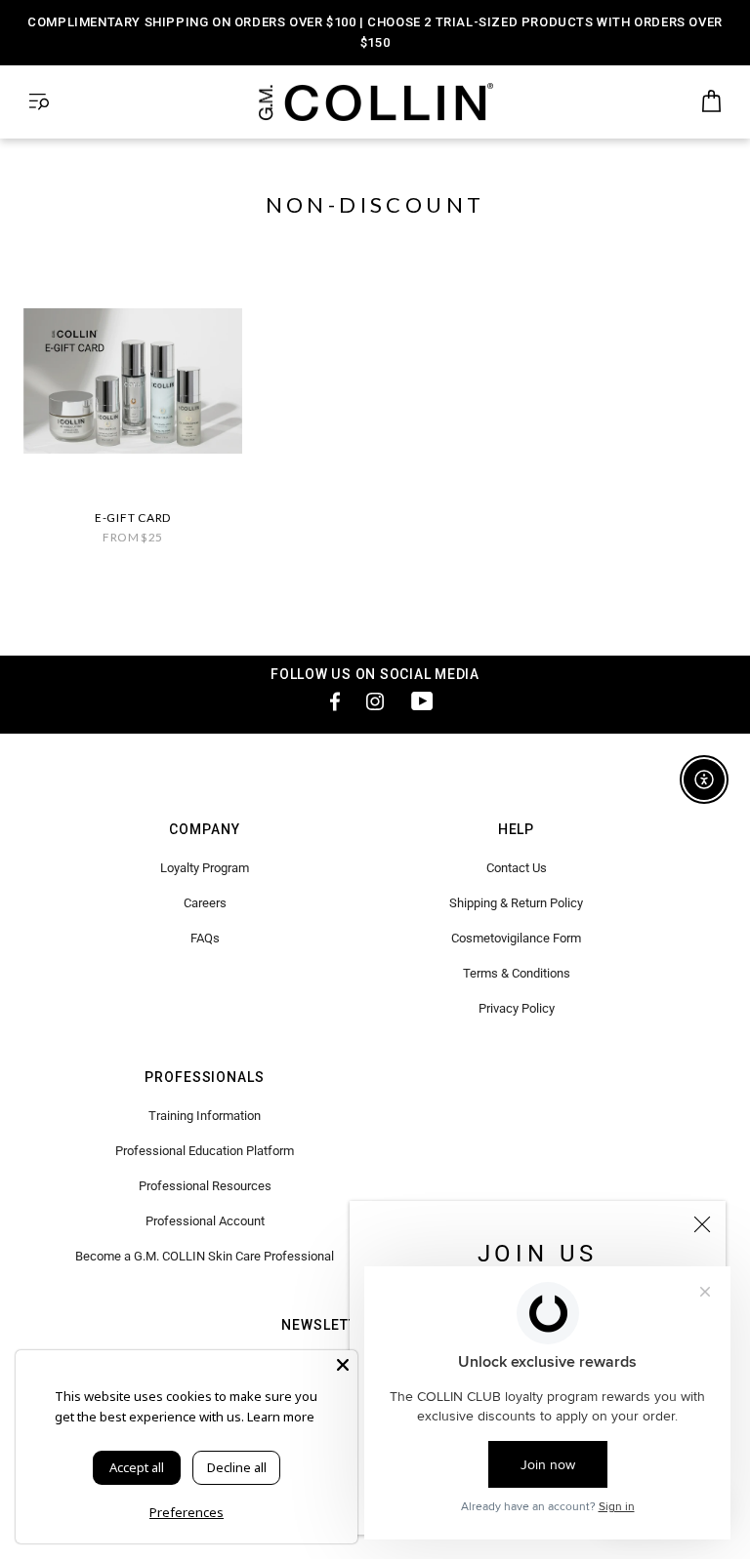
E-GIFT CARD (133, 517)
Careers (205, 903)
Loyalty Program (204, 867)
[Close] (702, 1224)
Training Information (204, 1115)
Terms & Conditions (516, 973)
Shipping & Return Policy (516, 903)
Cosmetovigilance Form (516, 938)
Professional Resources (205, 1186)
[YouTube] (421, 700)
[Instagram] (375, 700)
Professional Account (205, 1221)
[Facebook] (328, 700)
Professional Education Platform (204, 1150)
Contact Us (516, 867)
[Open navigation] (39, 102)
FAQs (205, 938)
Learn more (280, 1416)
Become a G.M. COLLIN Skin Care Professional (204, 1256)
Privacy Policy (517, 1008)
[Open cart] (711, 102)
